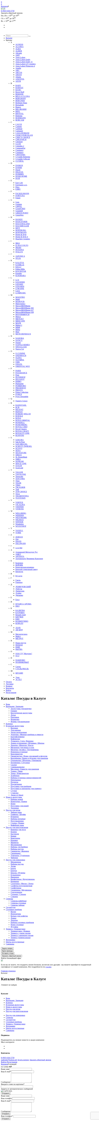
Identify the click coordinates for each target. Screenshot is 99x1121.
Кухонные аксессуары (15, 1005)
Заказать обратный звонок (40, 1060)
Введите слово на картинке (13, 1084)
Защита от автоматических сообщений (17, 1089)
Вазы (8, 998)
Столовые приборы (14, 1022)
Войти (4, 1062)
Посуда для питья (13, 1009)
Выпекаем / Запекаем (14, 1000)
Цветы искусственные (15, 1028)
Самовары (10, 1030)
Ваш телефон (6, 1098)
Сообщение (6, 1082)
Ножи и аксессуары (14, 1007)
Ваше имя (5, 1069)
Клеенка (9, 1003)
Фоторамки (10, 1026)
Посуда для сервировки (15, 1015)
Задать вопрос (23, 1060)
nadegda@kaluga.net (9, 1060)
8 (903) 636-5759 (7, 11)
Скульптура (10, 1020)
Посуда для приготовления (17, 1011)
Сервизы (9, 1017)
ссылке (48, 967)
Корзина (4, 6)
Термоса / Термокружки (15, 1024)
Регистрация (12, 1062)
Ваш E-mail (6, 1072)
